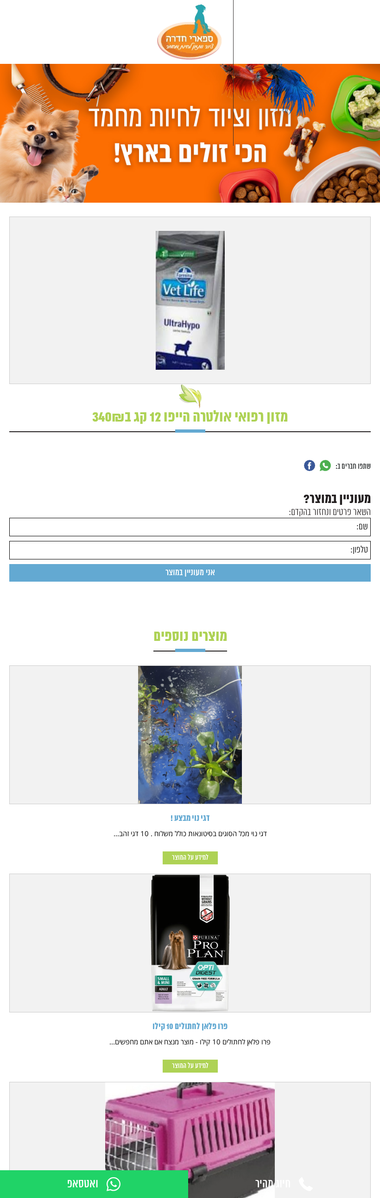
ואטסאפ (82, 1184)
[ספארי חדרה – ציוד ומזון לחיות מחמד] (189, 32)
